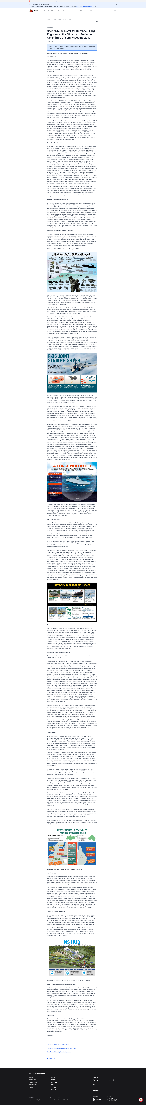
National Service (74, 11)
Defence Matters (33, 1082)
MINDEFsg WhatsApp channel (85, 6)
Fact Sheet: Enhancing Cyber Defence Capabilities (61, 1048)
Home (48, 19)
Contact (95, 1088)
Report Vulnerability (34, 1100)
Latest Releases (67, 19)
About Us (31, 1077)
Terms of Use (57, 1100)
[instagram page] (102, 1080)
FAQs (30, 1089)
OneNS (53, 1087)
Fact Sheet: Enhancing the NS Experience (59, 1052)
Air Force (53, 1082)
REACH (65, 1100)
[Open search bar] (115, 11)
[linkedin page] (109, 1080)
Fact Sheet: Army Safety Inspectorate (58, 1044)
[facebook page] (94, 1080)
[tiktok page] (113, 1080)
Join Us (31, 1087)
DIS (52, 1084)
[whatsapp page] (94, 1084)
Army (52, 1077)
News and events (56, 19)
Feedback (95, 1090)
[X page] (98, 1080)
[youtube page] (105, 1080)
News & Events (32, 1079)
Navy (52, 1079)
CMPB (52, 1089)
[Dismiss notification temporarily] (116, 4)
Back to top (52, 1058)
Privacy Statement (47, 1100)
